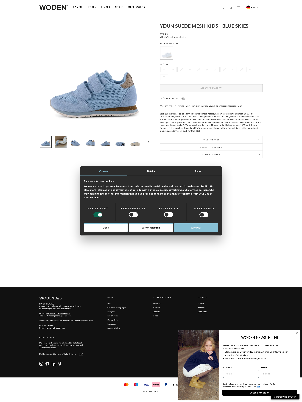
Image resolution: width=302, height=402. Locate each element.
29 (207, 69)
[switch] (133, 214)
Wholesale (202, 312)
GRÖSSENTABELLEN (211, 147)
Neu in (119, 7)
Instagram (157, 303)
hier (258, 387)
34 (250, 69)
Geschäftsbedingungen (116, 308)
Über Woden (136, 7)
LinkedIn (156, 312)
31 (224, 69)
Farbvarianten (169, 43)
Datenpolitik (112, 320)
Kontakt (201, 308)
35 (164, 77)
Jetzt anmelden (260, 392)
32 (233, 69)
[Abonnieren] (81, 354)
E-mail (264, 367)
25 (172, 69)
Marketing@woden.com (55, 328)
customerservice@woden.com (58, 313)
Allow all (196, 227)
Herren (91, 7)
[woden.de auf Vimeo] (60, 364)
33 (241, 69)
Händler (201, 303)
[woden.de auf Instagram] (41, 364)
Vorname (228, 367)
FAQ (109, 303)
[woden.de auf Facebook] (47, 364)
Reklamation (112, 316)
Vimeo (155, 316)
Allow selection (151, 227)
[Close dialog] (297, 333)
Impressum (111, 324)
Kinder (105, 7)
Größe (164, 64)
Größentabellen (113, 328)
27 (190, 69)
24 (164, 69)
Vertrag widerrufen (285, 396)
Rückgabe (111, 312)
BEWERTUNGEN (211, 154)
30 (215, 69)
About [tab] (198, 171)
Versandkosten (180, 37)
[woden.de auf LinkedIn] (53, 364)
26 (181, 69)
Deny (106, 227)
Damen (77, 7)
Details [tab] (151, 171)
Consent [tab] (104, 171)
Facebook (156, 308)
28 (198, 69)
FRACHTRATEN (211, 140)
